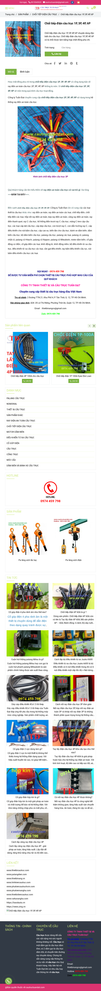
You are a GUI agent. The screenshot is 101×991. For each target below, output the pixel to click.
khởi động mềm (61, 244)
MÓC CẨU (11, 460)
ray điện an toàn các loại (59, 212)
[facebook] (72, 2)
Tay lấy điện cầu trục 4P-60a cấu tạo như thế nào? (73, 751)
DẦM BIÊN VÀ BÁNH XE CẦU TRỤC (23, 465)
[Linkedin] (65, 63)
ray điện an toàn (39, 212)
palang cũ (76, 235)
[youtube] (78, 2)
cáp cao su (44, 230)
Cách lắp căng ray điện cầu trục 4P (27, 842)
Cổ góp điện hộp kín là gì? (28, 797)
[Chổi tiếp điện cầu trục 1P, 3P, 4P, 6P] (50, 8)
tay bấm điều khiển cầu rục (74, 249)
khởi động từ (47, 244)
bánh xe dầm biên (78, 230)
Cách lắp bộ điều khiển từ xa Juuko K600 (73, 659)
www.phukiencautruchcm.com (21, 886)
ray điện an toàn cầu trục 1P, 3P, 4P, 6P (26, 86)
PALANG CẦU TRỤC (16, 398)
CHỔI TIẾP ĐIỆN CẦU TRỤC (44, 14)
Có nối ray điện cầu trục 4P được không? (73, 797)
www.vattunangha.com (17, 898)
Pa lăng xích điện (73, 560)
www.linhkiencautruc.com (19, 882)
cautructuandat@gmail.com (56, 2)
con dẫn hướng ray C (77, 226)
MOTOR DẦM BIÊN (15, 432)
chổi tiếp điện (78, 212)
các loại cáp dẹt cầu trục (23, 226)
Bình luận (25, 71)
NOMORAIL (12, 404)
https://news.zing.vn (16, 906)
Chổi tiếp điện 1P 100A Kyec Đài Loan (73, 376)
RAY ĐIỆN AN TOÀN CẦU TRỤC (21, 420)
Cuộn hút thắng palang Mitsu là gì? (27, 659)
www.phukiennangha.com (19, 890)
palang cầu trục (48, 235)
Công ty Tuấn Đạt (16, 97)
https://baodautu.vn (16, 902)
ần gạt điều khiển (53, 249)
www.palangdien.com (17, 874)
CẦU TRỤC (11, 449)
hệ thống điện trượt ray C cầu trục (53, 221)
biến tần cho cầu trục (59, 230)
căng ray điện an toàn (78, 217)
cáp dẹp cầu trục (43, 226)
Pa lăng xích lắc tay (28, 560)
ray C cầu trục (29, 221)
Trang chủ (9, 14)
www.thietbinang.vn (16, 878)
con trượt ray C (59, 226)
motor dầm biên (78, 240)
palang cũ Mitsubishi (60, 240)
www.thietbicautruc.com (18, 870)
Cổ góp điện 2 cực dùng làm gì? (27, 749)
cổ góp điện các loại (30, 244)
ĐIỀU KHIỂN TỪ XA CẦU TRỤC (20, 437)
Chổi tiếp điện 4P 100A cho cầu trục (27, 376)
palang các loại (64, 235)
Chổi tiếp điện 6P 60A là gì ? (73, 612)
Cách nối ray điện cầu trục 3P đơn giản (73, 704)
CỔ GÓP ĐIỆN (13, 443)
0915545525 (36, 2)
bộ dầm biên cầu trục (30, 235)
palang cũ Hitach (24, 240)
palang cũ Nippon (41, 240)
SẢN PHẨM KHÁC (15, 415)
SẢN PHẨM (23, 14)
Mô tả (11, 71)
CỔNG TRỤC (12, 454)
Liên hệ (57, 54)
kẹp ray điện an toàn (57, 217)
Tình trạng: (50, 47)
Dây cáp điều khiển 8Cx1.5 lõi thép (28, 704)
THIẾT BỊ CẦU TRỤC (16, 409)
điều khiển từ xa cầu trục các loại (27, 249)
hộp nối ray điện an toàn (36, 217)
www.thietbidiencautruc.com (20, 894)
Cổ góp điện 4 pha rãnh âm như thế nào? (28, 612)
